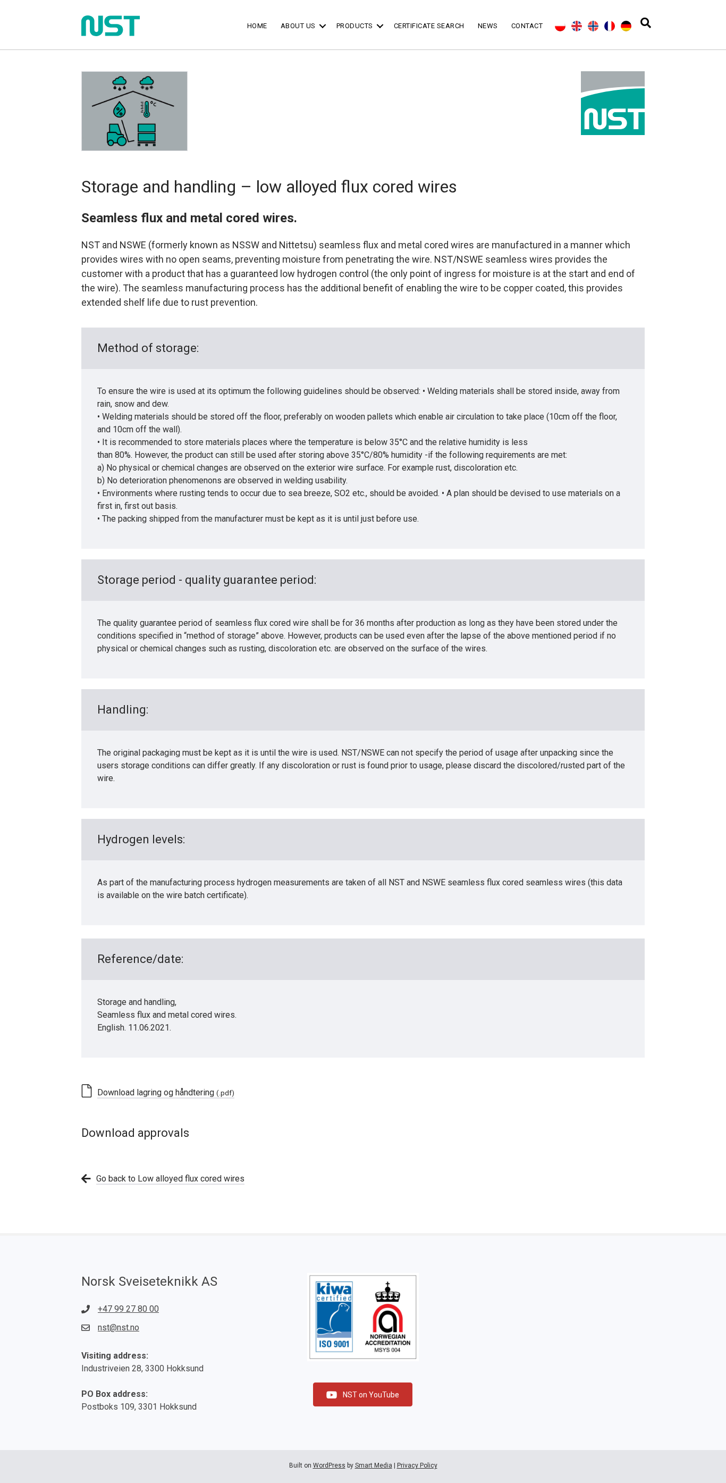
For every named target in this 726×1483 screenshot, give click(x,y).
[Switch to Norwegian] (593, 26)
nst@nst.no (118, 1327)
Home (257, 26)
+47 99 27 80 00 (128, 1309)
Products (354, 26)
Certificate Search (429, 26)
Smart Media (373, 1465)
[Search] (645, 22)
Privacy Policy (417, 1465)
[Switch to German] (626, 26)
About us (298, 26)
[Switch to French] (609, 26)
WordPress (329, 1465)
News (488, 26)
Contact (527, 26)
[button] (323, 26)
